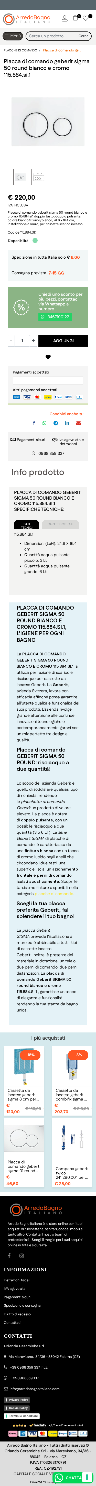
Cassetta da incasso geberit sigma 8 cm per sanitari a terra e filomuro (23, 1095)
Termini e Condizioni (23, 1416)
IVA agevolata (15, 1288)
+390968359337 (24, 1378)
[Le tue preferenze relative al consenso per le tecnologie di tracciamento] (87, 1477)
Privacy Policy (18, 1400)
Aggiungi (63, 341)
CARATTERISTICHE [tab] (60, 524)
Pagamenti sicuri (31, 440)
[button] (84, 36)
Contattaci (12, 1322)
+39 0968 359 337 (25, 1367)
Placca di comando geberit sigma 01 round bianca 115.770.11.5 (24, 1166)
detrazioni (68, 444)
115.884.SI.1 (28, 232)
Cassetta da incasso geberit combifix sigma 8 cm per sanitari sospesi (71, 1095)
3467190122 (58, 317)
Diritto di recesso (17, 1314)
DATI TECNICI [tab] (27, 525)
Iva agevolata (70, 440)
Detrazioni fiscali (17, 1280)
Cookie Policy (18, 1408)
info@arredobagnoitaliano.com (35, 1389)
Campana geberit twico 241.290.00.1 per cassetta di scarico (72, 1173)
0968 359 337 (51, 454)
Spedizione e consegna (22, 1305)
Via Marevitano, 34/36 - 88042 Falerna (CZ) (44, 1356)
